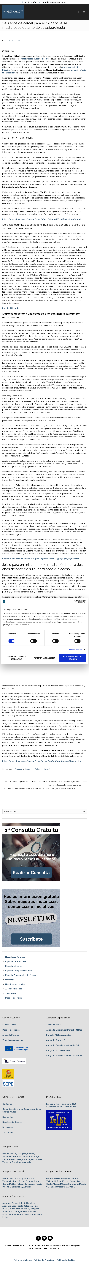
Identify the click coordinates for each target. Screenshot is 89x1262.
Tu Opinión (10, 993)
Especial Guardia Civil (15, 961)
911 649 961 (30, 2)
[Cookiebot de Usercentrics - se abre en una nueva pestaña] (76, 601)
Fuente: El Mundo (10, 308)
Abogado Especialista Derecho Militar (64, 1030)
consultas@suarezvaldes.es (54, 2)
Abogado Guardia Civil (57, 1040)
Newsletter (7, 1117)
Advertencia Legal (23, 1260)
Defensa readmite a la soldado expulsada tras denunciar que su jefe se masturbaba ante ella (42, 788)
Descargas (10, 980)
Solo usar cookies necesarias (16, 658)
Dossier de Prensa (13, 998)
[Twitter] (44, 1238)
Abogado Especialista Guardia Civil (62, 1045)
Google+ (28, 769)
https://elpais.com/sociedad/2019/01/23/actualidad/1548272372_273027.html (40, 559)
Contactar (7, 1104)
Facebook (18, 769)
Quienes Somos (9, 1025)
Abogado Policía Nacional (58, 1050)
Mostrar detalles (75, 650)
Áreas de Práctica (13, 989)
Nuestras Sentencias (15, 984)
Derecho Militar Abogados (58, 1035)
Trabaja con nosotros (12, 1040)
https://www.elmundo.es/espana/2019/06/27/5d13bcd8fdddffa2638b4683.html (41, 219)
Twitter (37, 769)
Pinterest (47, 769)
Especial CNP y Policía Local (18, 970)
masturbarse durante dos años (35, 59)
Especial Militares (13, 966)
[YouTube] (50, 1238)
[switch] (33, 641)
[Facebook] (38, 1238)
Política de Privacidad (44, 1260)
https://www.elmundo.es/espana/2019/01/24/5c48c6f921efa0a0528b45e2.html (41, 761)
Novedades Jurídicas (15, 41)
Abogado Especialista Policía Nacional (64, 1055)
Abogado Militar (53, 1025)
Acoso (6, 41)
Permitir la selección (44, 658)
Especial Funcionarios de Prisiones (21, 975)
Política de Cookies (66, 1260)
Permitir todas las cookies (72, 658)
